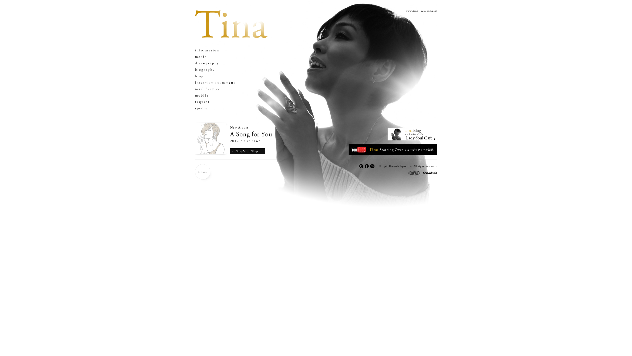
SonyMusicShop (247, 151)
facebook (367, 166)
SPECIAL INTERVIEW (215, 82)
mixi (372, 166)
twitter (361, 166)
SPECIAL (215, 108)
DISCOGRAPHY (215, 63)
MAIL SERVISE (215, 89)
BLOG (215, 76)
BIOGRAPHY (215, 69)
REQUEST (215, 101)
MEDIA (215, 56)
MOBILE (215, 95)
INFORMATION (215, 50)
